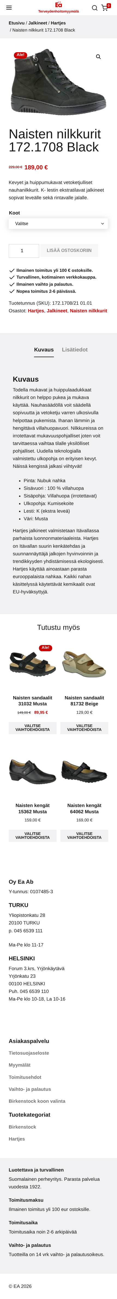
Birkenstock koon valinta (37, 1101)
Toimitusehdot (25, 1077)
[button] (9, 7)
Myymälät (19, 1065)
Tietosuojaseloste (29, 1053)
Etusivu (16, 23)
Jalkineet (37, 23)
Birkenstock (22, 1127)
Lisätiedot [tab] (75, 350)
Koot (14, 213)
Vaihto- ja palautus (30, 1089)
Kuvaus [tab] (44, 350)
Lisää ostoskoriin (69, 250)
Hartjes (58, 23)
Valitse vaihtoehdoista (33, 728)
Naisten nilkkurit (88, 310)
